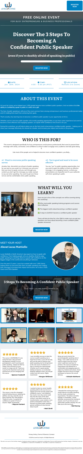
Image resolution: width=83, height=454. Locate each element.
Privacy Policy (33, 434)
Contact (51, 434)
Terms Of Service (43, 434)
